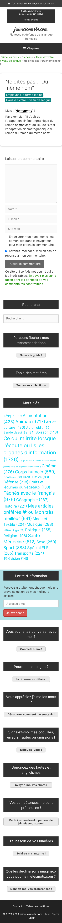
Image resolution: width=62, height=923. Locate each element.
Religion (15, 535)
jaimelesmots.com (31, 29)
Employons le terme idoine (24, 95)
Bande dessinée (19, 432)
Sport (14, 547)
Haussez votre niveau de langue (28, 100)
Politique (38, 529)
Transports (29, 553)
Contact (17, 906)
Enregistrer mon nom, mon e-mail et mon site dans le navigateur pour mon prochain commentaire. (32, 241)
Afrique (12, 416)
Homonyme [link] (24, 110)
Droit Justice (36, 477)
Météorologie (13, 530)
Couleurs (12, 477)
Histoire (15, 506)
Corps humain (35, 471)
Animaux (30, 421)
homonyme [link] (22, 125)
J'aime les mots (9, 57)
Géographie (32, 499)
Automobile (38, 428)
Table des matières (37, 906)
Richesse (27, 57)
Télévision (16, 558)
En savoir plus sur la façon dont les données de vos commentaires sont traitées (30, 280)
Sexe (46, 541)
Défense (15, 482)
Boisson (46, 432)
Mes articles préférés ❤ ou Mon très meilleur (28, 512)
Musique (40, 524)
